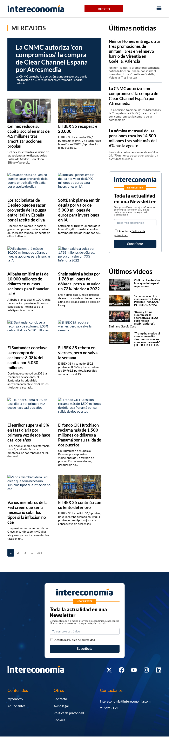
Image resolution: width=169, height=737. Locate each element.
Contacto (60, 699)
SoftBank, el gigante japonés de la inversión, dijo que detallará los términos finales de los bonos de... (79, 229)
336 (39, 552)
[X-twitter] (109, 670)
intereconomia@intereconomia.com (125, 701)
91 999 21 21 (109, 708)
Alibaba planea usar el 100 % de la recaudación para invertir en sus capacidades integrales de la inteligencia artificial (28, 305)
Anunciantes (16, 706)
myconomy (15, 699)
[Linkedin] (159, 670)
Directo (104, 9)
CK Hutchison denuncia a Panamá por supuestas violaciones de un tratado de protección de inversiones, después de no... (76, 457)
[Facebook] (121, 670)
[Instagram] (146, 670)
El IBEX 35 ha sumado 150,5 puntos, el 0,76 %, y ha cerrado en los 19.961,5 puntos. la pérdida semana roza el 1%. (79, 369)
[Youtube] (134, 670)
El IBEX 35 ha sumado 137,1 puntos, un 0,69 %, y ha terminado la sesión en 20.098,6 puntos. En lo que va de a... (79, 142)
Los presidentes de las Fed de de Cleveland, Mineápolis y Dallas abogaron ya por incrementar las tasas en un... (28, 533)
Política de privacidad (69, 713)
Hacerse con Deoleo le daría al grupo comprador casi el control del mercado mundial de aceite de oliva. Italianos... (28, 231)
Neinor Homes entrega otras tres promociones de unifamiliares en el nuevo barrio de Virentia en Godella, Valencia (135, 51)
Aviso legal (61, 706)
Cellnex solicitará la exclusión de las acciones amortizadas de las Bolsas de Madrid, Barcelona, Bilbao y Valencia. (28, 157)
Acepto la (74, 640)
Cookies (59, 720)
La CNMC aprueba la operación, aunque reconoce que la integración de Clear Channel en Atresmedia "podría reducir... (51, 80)
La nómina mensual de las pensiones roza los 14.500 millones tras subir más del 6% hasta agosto (133, 138)
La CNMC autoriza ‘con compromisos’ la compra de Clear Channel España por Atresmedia (133, 96)
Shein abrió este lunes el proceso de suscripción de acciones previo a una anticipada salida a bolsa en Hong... (79, 300)
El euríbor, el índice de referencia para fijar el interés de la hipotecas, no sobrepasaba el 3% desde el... (28, 451)
